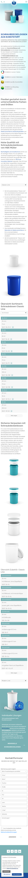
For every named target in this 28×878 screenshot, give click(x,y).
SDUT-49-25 (6, 411)
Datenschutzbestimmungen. (9, 832)
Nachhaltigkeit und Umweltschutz (10, 152)
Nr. (2, 790)
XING (12, 852)
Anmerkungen (6, 818)
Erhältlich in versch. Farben (12, 72)
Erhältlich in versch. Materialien (13, 77)
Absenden (12, 837)
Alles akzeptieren (17, 874)
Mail (4, 2)
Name (3, 779)
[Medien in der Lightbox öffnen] (14, 468)
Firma (3, 775)
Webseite (4, 814)
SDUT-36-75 (6, 363)
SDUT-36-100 (6, 375)
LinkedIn (19, 852)
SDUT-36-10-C (6, 327)
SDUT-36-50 (6, 351)
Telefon (4, 806)
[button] (26, 1)
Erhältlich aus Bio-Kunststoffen (14, 82)
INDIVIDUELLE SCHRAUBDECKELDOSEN (12, 745)
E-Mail (3, 810)
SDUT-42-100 (6, 387)
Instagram (15, 852)
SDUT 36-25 (5, 339)
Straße (4, 787)
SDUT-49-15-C (6, 399)
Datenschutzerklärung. (12, 868)
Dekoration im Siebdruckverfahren (14, 230)
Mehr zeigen (14, 415)
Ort (3, 798)
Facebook (8, 852)
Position (4, 783)
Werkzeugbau (6, 728)
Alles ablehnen (7, 874)
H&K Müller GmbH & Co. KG (12, 1)
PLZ (3, 794)
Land (3, 802)
